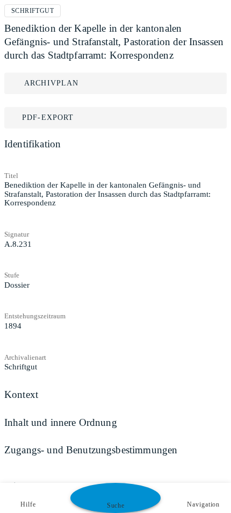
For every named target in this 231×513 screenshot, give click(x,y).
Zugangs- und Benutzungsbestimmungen (90, 449)
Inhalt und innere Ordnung (60, 422)
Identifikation (32, 143)
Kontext (21, 394)
